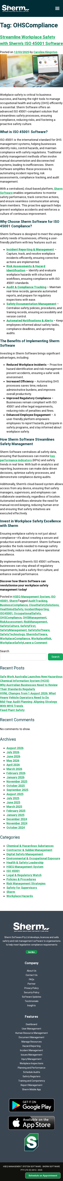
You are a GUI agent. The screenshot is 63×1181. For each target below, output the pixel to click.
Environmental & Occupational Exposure (33, 858)
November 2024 (16, 823)
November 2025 (16, 781)
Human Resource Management (31, 1033)
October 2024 (15, 827)
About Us (31, 970)
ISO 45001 (13, 871)
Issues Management (31, 1054)
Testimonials (31, 1001)
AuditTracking (37, 600)
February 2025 (15, 810)
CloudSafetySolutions (44, 605)
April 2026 (13, 764)
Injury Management (31, 1059)
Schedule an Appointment (43, 1175)
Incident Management (31, 1050)
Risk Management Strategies (26, 883)
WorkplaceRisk (41, 638)
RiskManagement (35, 621)
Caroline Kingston (45, 52)
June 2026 (13, 756)
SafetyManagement (13, 630)
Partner (32, 983)
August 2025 (14, 794)
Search (4, 651)
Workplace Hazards (19, 896)
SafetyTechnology (12, 634)
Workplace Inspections (31, 1063)
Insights (31, 1005)
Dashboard (31, 1024)
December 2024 (16, 819)
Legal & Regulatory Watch (24, 875)
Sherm (13, 600)
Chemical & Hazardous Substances (30, 846)
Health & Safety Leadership (24, 862)
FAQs (31, 979)
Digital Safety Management (24, 854)
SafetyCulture (9, 626)
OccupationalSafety (27, 613)
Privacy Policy (31, 988)
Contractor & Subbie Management (29, 850)
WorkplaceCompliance (15, 638)
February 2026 (15, 773)
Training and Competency (31, 1080)
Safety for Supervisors (21, 887)
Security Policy (31, 992)
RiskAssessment (11, 621)
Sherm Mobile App (31, 1089)
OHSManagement (35, 617)
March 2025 (14, 806)
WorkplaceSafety (11, 642)
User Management (31, 1028)
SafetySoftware (39, 630)
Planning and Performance (31, 1067)
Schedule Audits (31, 1072)
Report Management (31, 1085)
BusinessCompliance (14, 605)
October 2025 (15, 785)
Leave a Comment (35, 642)
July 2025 (12, 798)
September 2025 (17, 790)
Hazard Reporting (31, 1046)
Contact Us (31, 975)
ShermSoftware (36, 634)
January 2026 (15, 777)
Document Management (31, 1037)
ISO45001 (6, 613)
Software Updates (31, 997)
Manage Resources (31, 1041)
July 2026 (12, 752)
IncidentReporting (37, 609)
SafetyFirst (28, 626)
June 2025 (13, 802)
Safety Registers (31, 1076)
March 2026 (14, 769)
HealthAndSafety (11, 609)
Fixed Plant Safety (12, 710)
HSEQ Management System (31, 596)
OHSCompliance (11, 617)
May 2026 (12, 760)
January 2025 (15, 815)
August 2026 (14, 748)
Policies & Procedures (21, 879)
